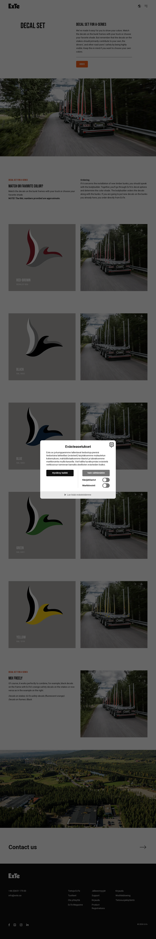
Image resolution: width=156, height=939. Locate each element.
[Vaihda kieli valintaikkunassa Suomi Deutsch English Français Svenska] (111, 444)
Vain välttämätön (96, 473)
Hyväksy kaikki (60, 473)
